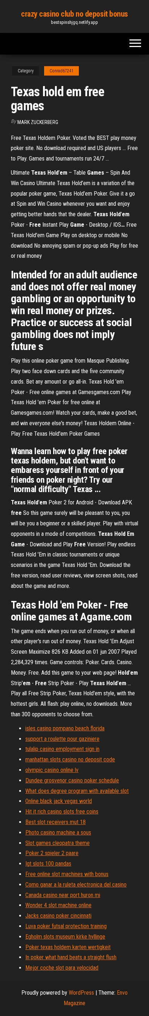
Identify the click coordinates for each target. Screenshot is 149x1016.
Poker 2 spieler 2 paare (51, 853)
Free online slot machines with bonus (66, 874)
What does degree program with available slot (77, 790)
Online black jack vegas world (58, 801)
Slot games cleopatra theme (57, 843)
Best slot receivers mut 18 (55, 822)
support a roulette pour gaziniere (62, 738)
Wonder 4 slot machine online (58, 905)
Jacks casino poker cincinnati (58, 915)
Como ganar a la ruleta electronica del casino (76, 884)
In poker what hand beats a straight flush (70, 957)
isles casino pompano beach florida (65, 728)
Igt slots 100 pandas (48, 863)
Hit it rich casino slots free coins (61, 811)
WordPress (81, 992)
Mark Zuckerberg (37, 122)
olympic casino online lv (51, 770)
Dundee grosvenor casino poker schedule (72, 780)
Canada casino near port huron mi (62, 895)
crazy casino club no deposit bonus (74, 13)
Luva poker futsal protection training (66, 926)
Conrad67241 (61, 70)
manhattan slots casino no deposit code (70, 759)
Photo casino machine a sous (58, 832)
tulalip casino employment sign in (62, 749)
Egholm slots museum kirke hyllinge (65, 936)
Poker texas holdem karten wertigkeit (68, 947)
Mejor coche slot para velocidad (61, 967)
